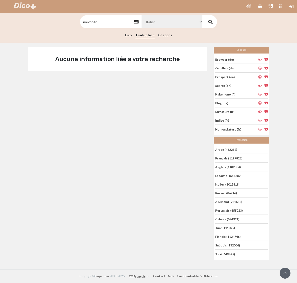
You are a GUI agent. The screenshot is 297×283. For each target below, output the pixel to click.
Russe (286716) (226, 193)
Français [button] (139, 276)
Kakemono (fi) (225, 94)
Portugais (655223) (229, 210)
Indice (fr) (222, 120)
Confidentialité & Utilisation (197, 276)
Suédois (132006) (227, 245)
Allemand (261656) (228, 202)
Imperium (102, 276)
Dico (128, 35)
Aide (171, 276)
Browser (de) (224, 59)
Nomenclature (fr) (228, 129)
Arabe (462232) (226, 149)
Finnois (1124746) (228, 236)
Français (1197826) (228, 158)
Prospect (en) (225, 77)
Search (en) (223, 85)
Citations (165, 35)
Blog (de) (221, 103)
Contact (159, 276)
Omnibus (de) (225, 68)
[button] (249, 6)
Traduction (145, 35)
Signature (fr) (225, 112)
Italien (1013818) (227, 184)
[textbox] (110, 21)
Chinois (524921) (227, 219)
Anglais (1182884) (228, 167)
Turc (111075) (225, 228)
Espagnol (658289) (228, 176)
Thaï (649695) (225, 254)
